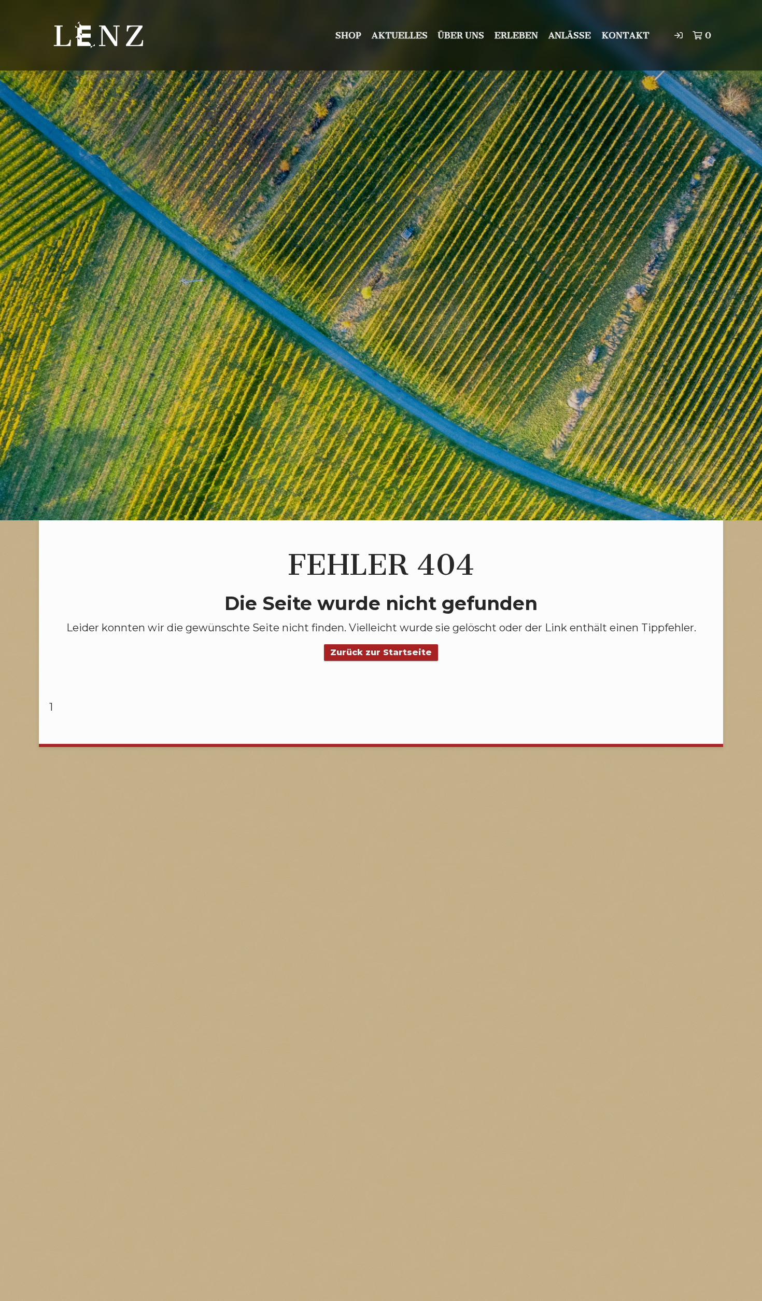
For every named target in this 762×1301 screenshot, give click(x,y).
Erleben (516, 35)
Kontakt (625, 35)
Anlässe (569, 35)
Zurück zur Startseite (381, 652)
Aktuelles (400, 35)
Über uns (461, 35)
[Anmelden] (678, 35)
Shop (348, 35)
